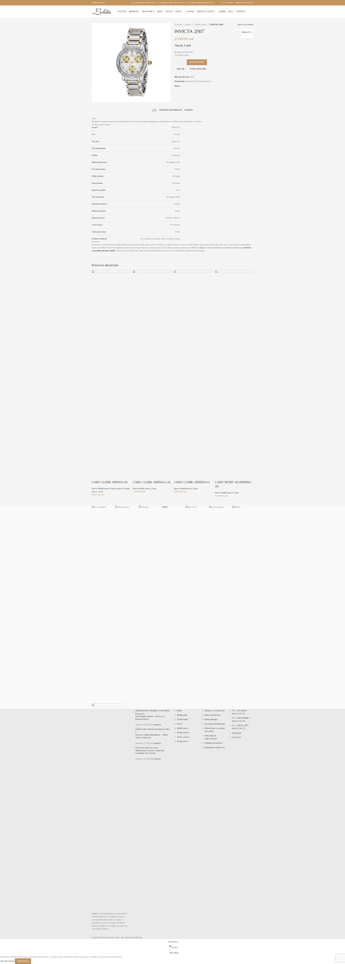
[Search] (252, 11)
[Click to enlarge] (97, 96)
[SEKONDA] (149, 607)
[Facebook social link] (182, 86)
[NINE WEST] (196, 607)
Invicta (189, 81)
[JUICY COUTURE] (219, 607)
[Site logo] (102, 11)
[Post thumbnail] (153, 712)
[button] (95, 476)
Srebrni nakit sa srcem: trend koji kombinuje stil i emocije (149, 751)
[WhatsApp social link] (188, 86)
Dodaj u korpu (197, 62)
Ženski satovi (200, 24)
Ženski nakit (182, 719)
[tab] (154, 110)
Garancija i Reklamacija (214, 724)
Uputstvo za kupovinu (214, 710)
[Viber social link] (192, 86)
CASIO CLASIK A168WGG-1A (152, 482)
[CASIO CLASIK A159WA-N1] (111, 371)
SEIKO (165, 507)
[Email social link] (185, 86)
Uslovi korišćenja (212, 715)
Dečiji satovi (182, 741)
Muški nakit (182, 715)
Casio (100, 491)
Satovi (188, 24)
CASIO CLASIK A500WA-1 (191, 482)
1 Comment (156, 724)
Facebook (236, 737)
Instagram (236, 733)
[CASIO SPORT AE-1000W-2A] (234, 371)
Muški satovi (104, 488)
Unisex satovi (116, 488)
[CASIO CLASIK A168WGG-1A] (152, 371)
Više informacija (7, 961)
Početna (178, 24)
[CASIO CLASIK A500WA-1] (193, 371)
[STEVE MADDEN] (102, 607)
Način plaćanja (210, 719)
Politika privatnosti (213, 743)
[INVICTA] (243, 607)
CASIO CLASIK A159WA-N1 (109, 482)
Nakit (179, 710)
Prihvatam (22, 961)
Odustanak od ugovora (214, 747)
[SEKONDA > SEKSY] (125, 607)
